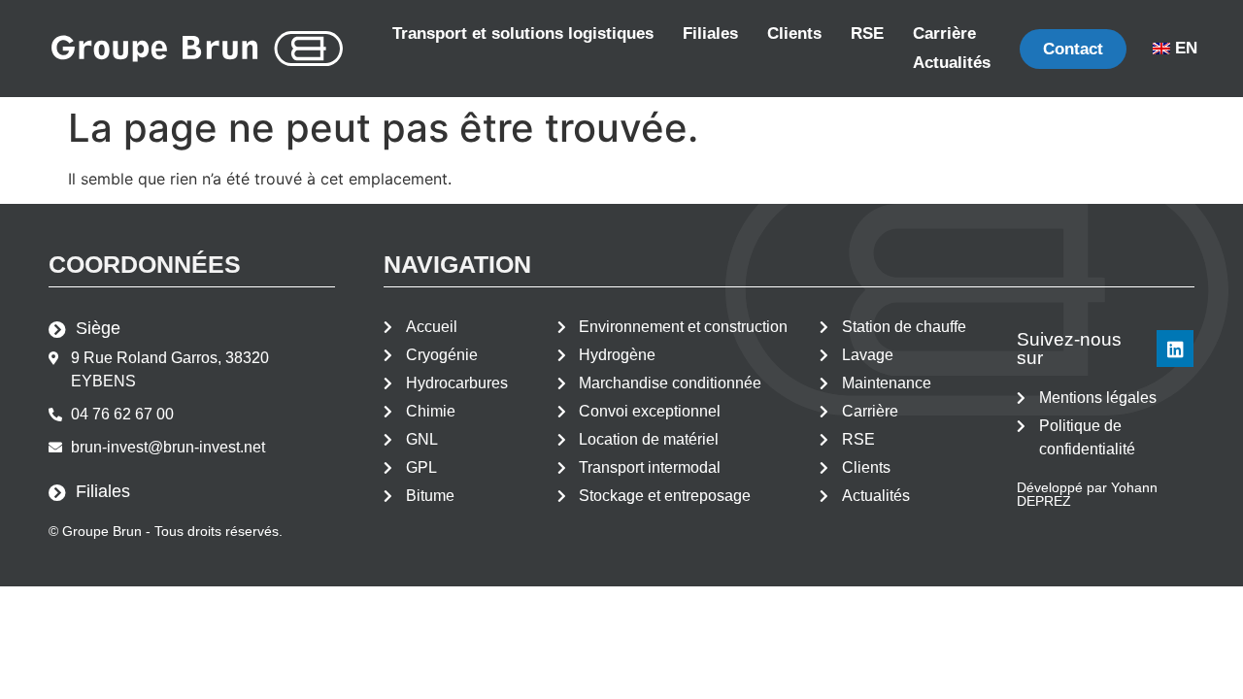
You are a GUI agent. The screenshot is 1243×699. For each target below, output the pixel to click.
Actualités (952, 62)
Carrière (944, 33)
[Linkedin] (1175, 348)
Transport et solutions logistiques (523, 33)
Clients (794, 33)
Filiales (710, 33)
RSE (867, 33)
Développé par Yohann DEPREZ (1087, 494)
